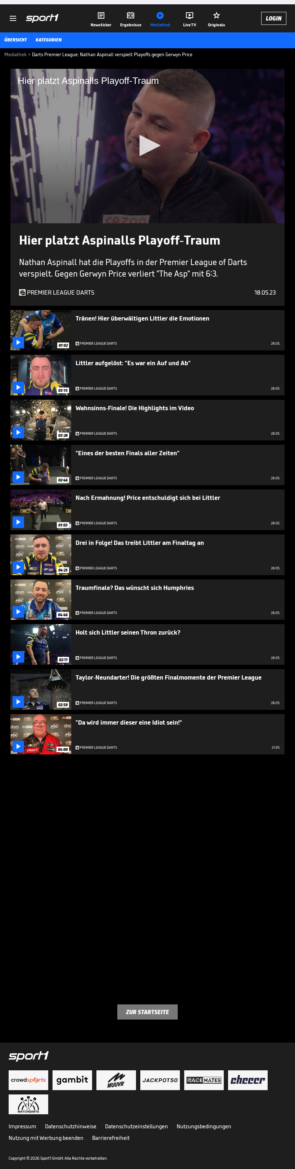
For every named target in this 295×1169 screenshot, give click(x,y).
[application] (147, 146)
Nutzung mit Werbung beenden (46, 1137)
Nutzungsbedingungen (204, 1126)
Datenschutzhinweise (70, 1126)
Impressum (22, 1126)
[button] (147, 145)
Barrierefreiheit (111, 1137)
